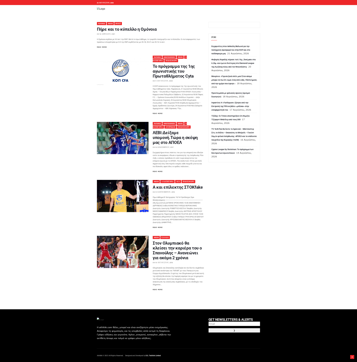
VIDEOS (110, 24)
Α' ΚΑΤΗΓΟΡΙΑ (167, 182)
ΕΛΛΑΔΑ (165, 237)
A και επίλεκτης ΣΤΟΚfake (178, 187)
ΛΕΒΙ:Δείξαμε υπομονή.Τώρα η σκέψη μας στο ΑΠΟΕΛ (175, 137)
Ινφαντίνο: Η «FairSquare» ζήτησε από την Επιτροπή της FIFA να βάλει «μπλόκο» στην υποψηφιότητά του (230, 106)
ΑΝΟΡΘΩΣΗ (170, 127)
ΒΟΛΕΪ (118, 24)
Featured (101, 24)
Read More (102, 47)
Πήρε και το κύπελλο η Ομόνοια (127, 29)
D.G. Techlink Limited (153, 356)
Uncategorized (169, 57)
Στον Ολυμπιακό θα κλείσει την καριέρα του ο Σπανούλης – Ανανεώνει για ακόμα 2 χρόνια (177, 250)
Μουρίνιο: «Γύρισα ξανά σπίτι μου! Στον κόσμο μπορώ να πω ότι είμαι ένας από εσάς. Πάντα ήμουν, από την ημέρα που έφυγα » (234, 80)
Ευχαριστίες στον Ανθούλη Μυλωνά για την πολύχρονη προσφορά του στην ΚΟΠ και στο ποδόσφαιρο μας (230, 50)
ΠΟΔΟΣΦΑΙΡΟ (171, 61)
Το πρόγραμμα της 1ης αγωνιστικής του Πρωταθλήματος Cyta (174, 71)
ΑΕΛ (178, 182)
